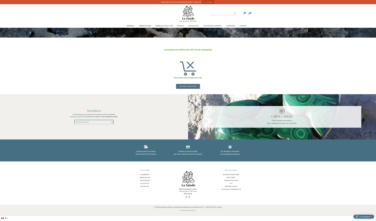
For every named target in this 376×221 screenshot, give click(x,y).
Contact (243, 26)
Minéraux (130, 26)
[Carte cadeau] (282, 111)
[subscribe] (112, 122)
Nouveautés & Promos (212, 26)
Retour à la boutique (188, 86)
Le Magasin (230, 26)
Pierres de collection (164, 26)
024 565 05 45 (211, 207)
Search (235, 13)
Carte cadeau (282, 116)
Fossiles (180, 26)
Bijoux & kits (193, 26)
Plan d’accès (188, 193)
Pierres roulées (145, 26)
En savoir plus (208, 2)
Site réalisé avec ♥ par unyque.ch (188, 210)
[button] (363, 217)
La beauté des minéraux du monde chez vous (188, 207)
